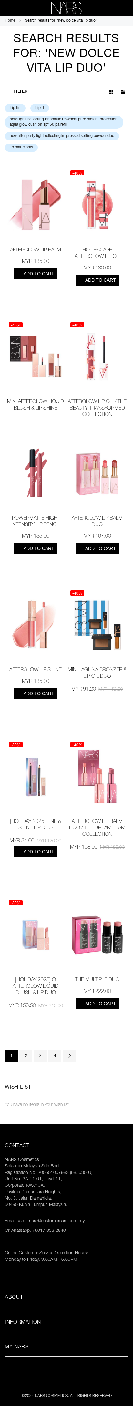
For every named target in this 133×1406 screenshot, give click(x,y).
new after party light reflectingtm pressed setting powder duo (62, 136)
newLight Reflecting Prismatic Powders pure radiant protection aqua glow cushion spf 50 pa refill (64, 122)
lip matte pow (21, 147)
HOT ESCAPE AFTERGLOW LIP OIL (97, 253)
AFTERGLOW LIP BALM (35, 250)
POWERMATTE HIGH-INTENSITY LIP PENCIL (35, 522)
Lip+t (39, 108)
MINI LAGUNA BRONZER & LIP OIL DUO (97, 673)
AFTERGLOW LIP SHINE (35, 670)
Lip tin (15, 108)
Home (10, 21)
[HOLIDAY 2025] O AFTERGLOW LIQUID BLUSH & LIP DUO (35, 987)
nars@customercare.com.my (57, 1221)
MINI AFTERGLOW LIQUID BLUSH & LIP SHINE (35, 405)
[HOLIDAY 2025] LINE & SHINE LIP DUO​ (35, 825)
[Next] (69, 1056)
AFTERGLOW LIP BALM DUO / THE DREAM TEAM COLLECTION (97, 828)
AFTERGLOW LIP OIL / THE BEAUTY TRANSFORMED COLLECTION (97, 409)
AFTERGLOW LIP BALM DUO (97, 522)
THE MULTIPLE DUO (97, 980)
